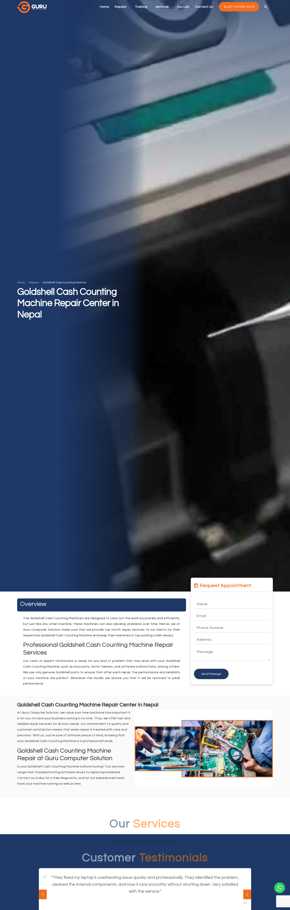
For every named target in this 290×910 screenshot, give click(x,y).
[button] (247, 894)
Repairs (34, 282)
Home (21, 282)
